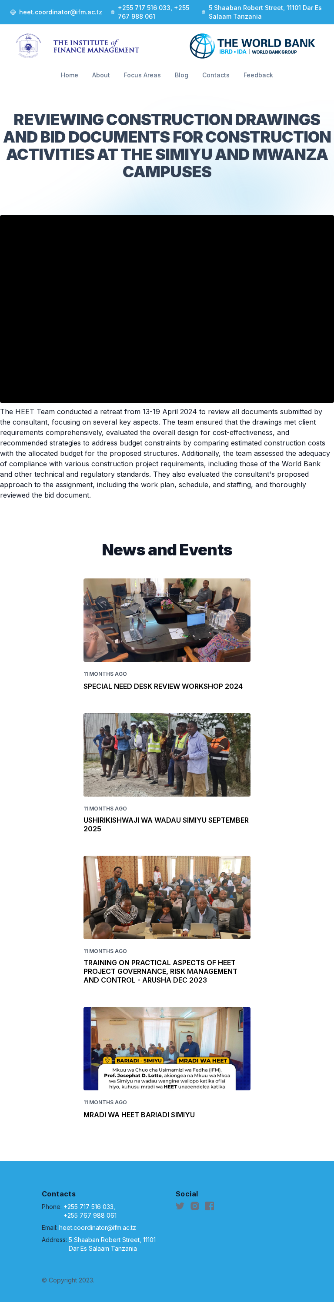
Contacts (216, 75)
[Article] (167, 620)
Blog (181, 75)
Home (69, 75)
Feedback (258, 75)
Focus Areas (142, 75)
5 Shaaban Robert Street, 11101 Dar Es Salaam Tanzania (112, 1244)
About (101, 75)
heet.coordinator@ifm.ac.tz (97, 1227)
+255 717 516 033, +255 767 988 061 (90, 1211)
